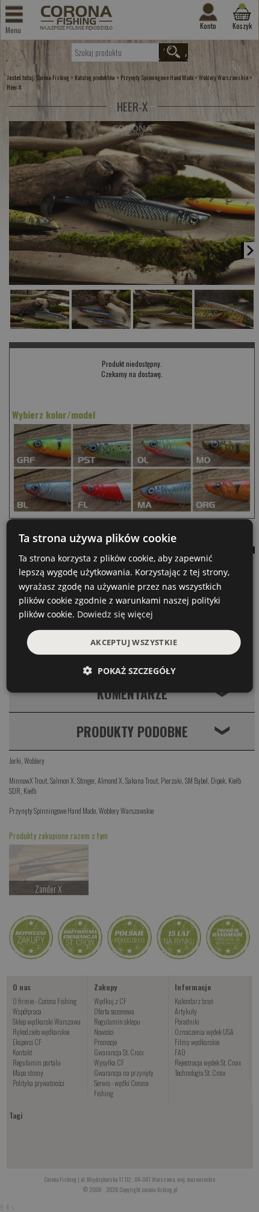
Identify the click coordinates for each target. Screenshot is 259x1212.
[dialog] (130, 606)
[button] (129, 671)
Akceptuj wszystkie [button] (133, 642)
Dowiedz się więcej (115, 614)
